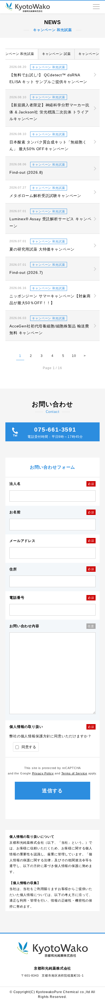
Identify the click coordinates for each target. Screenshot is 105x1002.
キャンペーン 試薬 (56, 54)
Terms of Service (74, 773)
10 (74, 356)
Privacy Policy (43, 773)
